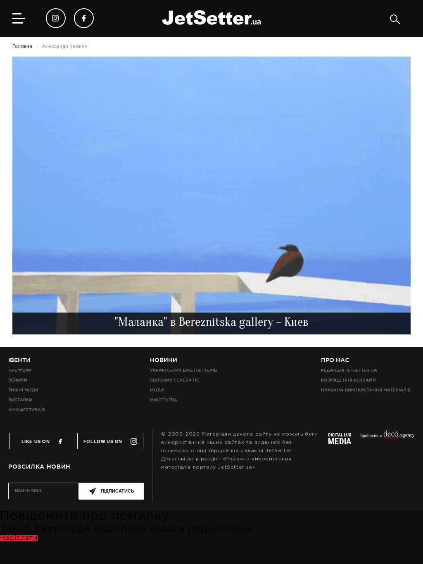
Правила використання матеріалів (366, 390)
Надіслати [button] (19, 538)
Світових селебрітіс (174, 380)
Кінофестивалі (26, 410)
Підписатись (117, 490)
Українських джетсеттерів (183, 370)
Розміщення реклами (348, 380)
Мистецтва (163, 400)
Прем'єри (19, 370)
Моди (157, 390)
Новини (163, 360)
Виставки (20, 400)
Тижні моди (23, 390)
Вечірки (17, 380)
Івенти (19, 360)
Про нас (335, 360)
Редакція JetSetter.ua (349, 370)
